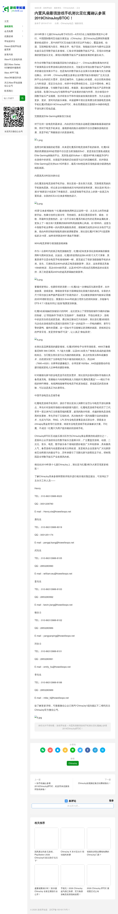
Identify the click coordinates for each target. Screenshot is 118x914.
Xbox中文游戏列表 (13, 59)
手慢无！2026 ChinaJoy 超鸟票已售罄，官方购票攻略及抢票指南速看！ (72, 891)
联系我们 (8, 90)
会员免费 (8, 31)
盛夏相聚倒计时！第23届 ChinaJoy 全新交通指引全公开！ (46, 891)
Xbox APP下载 (11, 72)
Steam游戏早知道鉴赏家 (12, 48)
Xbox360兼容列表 (12, 77)
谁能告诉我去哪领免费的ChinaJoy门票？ (98, 853)
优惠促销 (8, 36)
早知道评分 (9, 41)
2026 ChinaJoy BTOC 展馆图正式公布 (98, 890)
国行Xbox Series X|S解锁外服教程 (12, 66)
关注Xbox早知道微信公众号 (13, 84)
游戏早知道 (13, 8)
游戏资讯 (8, 26)
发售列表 (8, 54)
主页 (6, 21)
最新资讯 (57, 7)
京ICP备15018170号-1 (59, 909)
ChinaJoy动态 (68, 7)
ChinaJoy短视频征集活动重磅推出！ (94, 783)
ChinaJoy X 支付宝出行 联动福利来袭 (72, 853)
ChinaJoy (72, 763)
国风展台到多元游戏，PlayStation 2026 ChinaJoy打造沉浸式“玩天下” (46, 856)
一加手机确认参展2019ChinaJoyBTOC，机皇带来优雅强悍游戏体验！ (52, 786)
